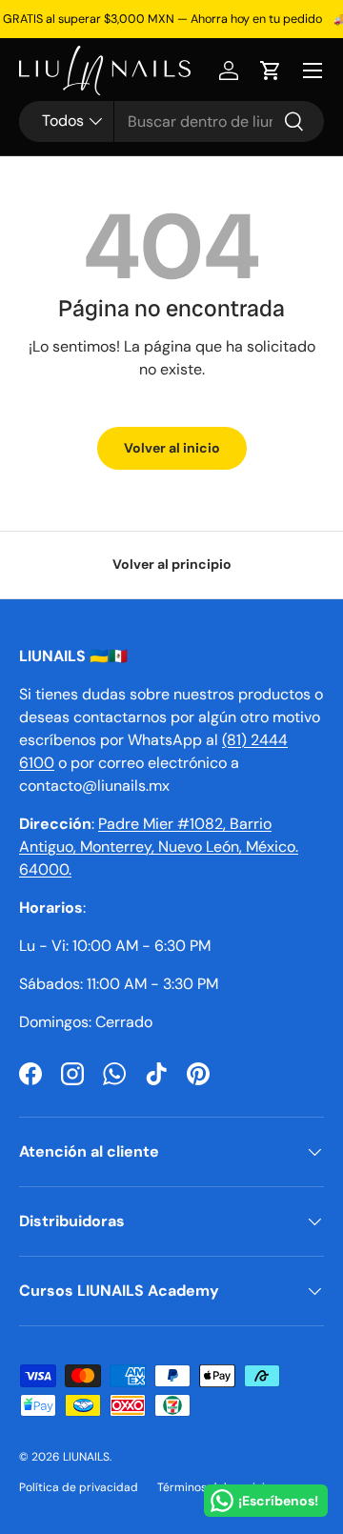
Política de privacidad (78, 1487)
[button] (271, 70)
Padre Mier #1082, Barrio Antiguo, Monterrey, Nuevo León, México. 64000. (158, 846)
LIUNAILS (86, 1456)
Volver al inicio (172, 447)
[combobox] (171, 121)
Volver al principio (172, 564)
